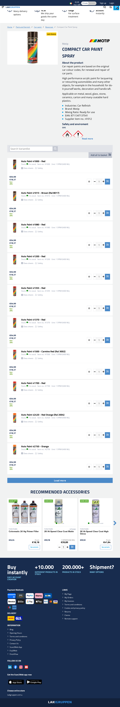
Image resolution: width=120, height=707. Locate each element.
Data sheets (28, 168)
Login (111, 3)
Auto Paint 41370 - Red (33, 319)
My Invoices (69, 601)
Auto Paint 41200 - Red (33, 256)
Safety (40, 168)
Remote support (71, 618)
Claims (67, 615)
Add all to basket (99, 155)
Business (91, 3)
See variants (34, 547)
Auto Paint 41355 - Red (33, 288)
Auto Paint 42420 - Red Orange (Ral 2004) (42, 414)
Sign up (103, 3)
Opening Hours (16, 633)
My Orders (69, 597)
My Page (68, 594)
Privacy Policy (15, 640)
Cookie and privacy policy (75, 608)
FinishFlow (14, 654)
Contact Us (14, 643)
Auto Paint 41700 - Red (33, 383)
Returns (68, 611)
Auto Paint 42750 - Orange (35, 446)
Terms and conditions (73, 604)
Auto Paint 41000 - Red (33, 161)
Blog (11, 629)
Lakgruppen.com (14, 695)
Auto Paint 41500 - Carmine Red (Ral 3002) (43, 351)
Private (85, 3)
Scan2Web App (16, 647)
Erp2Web (13, 650)
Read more (87, 138)
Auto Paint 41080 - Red (33, 224)
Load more (60, 480)
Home (9, 27)
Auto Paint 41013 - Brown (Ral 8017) (40, 193)
